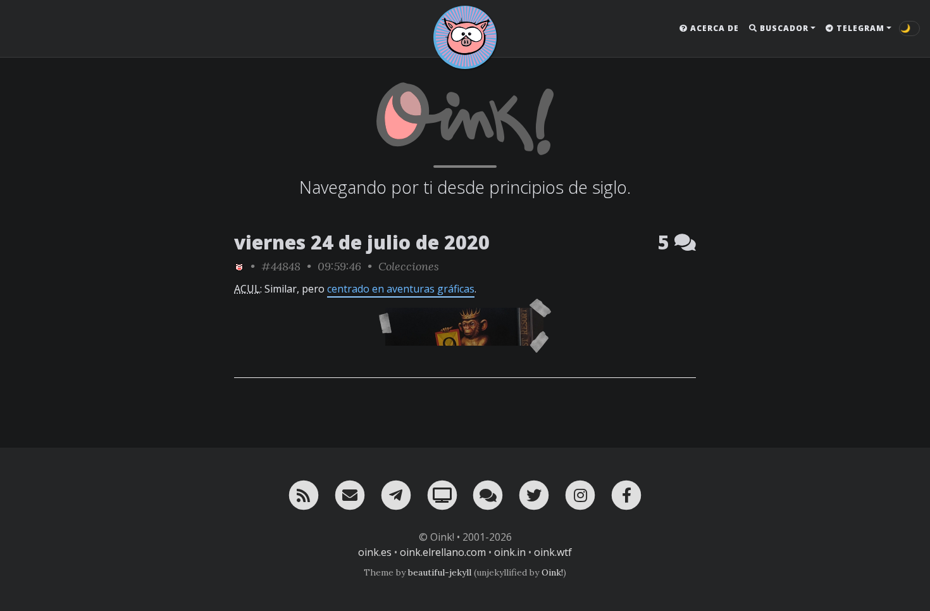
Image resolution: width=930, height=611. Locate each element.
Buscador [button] (783, 28)
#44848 (281, 266)
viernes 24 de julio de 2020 (362, 242)
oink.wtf (553, 552)
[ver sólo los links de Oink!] (239, 266)
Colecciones (408, 266)
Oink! (552, 572)
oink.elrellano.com (443, 552)
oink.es (375, 552)
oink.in (510, 552)
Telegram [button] (859, 28)
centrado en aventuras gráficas (400, 289)
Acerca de (713, 28)
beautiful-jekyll (439, 572)
